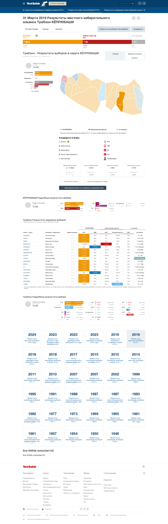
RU (132, 3)
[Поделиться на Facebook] (139, 18)
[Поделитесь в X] (134, 18)
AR (127, 3)
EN (124, 3)
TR (121, 3)
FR (129, 3)
